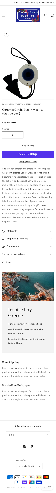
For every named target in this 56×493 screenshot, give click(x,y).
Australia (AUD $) (26, 466)
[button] (3, 15)
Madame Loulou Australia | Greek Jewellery (24, 487)
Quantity (6, 129)
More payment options (28, 161)
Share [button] (8, 262)
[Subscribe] (46, 434)
